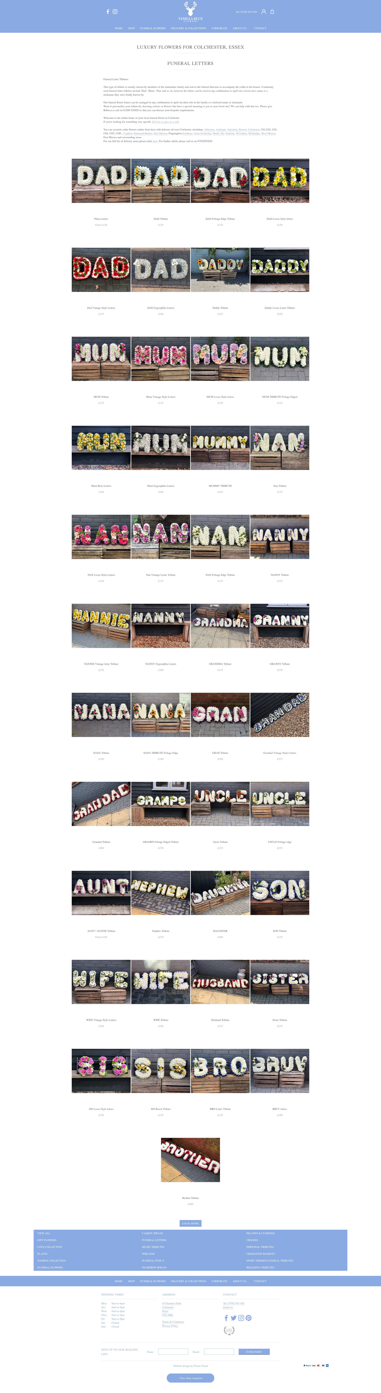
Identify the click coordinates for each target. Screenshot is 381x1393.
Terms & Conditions (173, 1321)
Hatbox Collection (51, 1260)
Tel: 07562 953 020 (233, 1303)
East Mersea (160, 133)
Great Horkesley (202, 133)
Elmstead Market (143, 133)
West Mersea (268, 133)
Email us (228, 1307)
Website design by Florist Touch (190, 1366)
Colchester (253, 129)
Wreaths (148, 1253)
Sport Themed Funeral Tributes (269, 1260)
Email (196, 1352)
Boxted (242, 129)
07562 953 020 (249, 11)
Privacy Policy (170, 1325)
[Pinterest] (249, 1318)
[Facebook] (108, 11)
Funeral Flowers (50, 1267)
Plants (42, 1253)
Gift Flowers (46, 1240)
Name (150, 1352)
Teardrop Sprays (154, 1267)
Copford (127, 133)
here (155, 141)
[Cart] (274, 11)
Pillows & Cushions (260, 1233)
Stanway (230, 133)
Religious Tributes (260, 1267)
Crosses (252, 1240)
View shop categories (191, 1378)
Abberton (209, 129)
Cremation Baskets (260, 1253)
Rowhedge (254, 133)
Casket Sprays (152, 1233)
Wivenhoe (241, 133)
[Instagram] (115, 11)
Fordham (187, 133)
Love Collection (49, 1247)
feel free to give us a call (165, 121)
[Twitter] (234, 1318)
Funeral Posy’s (153, 1260)
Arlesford (232, 129)
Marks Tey (218, 133)
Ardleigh (220, 129)
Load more (190, 1223)
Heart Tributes (153, 1247)
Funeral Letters (154, 1240)
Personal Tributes (260, 1247)
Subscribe (254, 1352)
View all (43, 1233)
